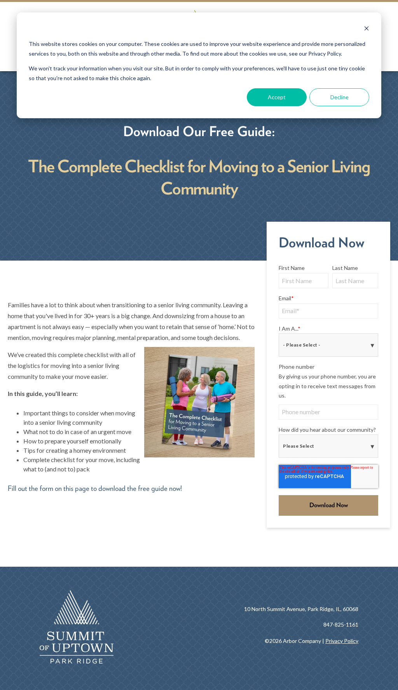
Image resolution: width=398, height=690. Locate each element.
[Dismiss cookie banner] (366, 29)
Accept (277, 97)
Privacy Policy (341, 640)
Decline (339, 97)
